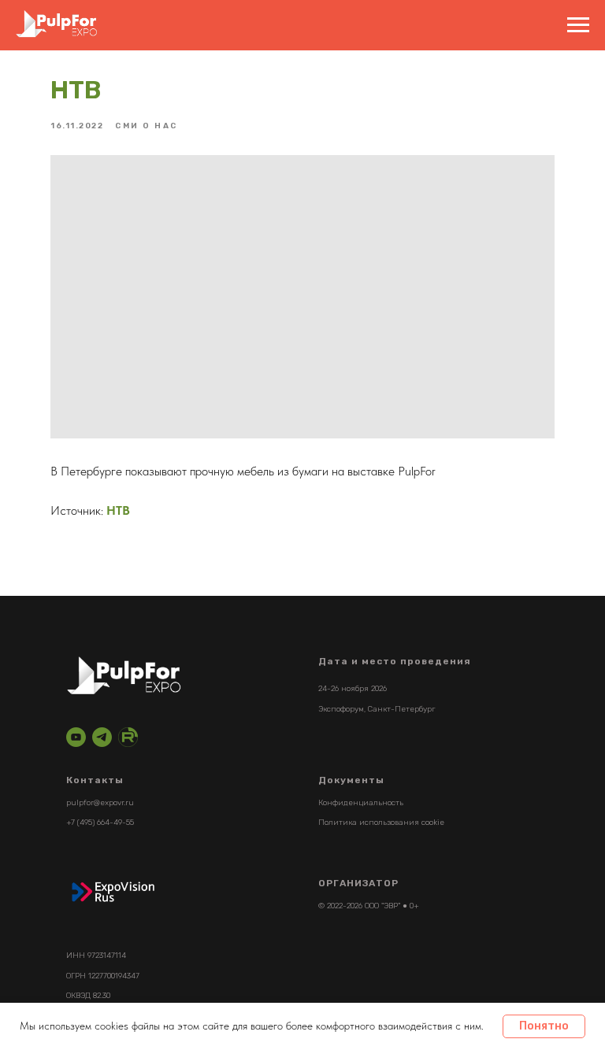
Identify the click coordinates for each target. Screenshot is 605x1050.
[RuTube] (128, 737)
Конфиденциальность (360, 803)
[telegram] (102, 737)
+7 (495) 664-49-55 (100, 822)
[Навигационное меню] (578, 25)
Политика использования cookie (381, 822)
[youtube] (76, 737)
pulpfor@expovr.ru (100, 803)
